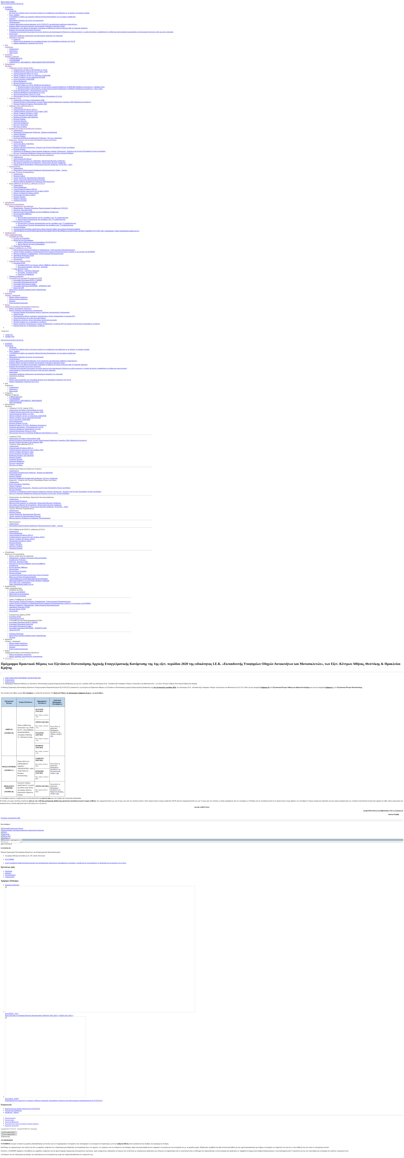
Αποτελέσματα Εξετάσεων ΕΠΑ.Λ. (25, 109)
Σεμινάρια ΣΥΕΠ (19, 263)
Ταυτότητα (8, 871)
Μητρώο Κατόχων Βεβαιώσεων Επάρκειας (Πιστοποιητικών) (34, 181)
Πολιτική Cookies (9, 1120)
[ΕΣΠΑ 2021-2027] (6, 836)
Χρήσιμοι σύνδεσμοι (12, 885)
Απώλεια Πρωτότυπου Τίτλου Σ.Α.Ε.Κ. (26, 94)
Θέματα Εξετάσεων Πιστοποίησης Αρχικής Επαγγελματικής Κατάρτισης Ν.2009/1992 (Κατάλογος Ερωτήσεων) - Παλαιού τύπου (61, 87)
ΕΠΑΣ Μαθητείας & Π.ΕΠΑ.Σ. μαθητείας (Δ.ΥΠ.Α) (27, 183)
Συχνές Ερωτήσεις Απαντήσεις (23, 144)
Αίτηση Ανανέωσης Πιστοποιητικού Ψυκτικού (29, 180)
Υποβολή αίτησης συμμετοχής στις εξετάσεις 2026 (30, 72)
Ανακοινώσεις (14, 49)
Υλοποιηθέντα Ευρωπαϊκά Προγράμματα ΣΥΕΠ (25, 278)
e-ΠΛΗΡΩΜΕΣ (14, 60)
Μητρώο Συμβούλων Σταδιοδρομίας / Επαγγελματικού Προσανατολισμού (38, 253)
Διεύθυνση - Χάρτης (12, 1112)
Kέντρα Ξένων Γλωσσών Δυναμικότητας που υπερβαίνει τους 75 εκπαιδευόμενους (45, 225)
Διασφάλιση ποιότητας (16, 37)
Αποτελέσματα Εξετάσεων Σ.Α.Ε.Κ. (25, 73)
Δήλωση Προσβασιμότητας (12, 1122)
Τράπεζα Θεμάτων (19, 134)
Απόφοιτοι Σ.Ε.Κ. (15, 98)
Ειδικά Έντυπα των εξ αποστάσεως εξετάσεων (29, 326)
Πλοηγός (12, 291)
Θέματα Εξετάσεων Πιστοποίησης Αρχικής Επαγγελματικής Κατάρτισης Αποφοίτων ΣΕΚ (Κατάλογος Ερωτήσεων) (52, 102)
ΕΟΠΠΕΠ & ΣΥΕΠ (16, 236)
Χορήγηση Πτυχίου (20, 121)
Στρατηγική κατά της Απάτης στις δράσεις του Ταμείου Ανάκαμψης (22, 1124)
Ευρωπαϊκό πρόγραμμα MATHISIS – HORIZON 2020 (32, 286)
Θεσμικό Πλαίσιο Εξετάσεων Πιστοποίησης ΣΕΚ (30, 104)
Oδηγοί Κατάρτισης (20, 187)
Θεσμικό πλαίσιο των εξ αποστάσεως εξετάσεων (29, 322)
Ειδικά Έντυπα (18, 314)
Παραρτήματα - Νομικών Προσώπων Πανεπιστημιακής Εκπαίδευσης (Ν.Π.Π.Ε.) (40, 208)
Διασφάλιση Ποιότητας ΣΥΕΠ (23, 255)
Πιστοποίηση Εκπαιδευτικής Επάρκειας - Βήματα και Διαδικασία (35, 132)
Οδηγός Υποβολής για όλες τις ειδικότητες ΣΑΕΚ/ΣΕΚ (31, 75)
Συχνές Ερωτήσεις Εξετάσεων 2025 (25, 115)
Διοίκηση (8, 873)
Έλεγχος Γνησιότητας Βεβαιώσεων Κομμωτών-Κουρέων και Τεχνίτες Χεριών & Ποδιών (43, 153)
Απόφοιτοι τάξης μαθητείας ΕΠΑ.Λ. (21, 106)
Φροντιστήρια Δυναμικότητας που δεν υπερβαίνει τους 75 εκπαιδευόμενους (43, 217)
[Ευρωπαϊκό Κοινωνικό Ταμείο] (12, 828)
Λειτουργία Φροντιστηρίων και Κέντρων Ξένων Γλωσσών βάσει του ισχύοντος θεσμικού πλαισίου (46, 229)
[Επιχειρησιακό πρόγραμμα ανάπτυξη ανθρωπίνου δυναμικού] (22, 830)
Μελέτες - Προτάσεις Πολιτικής (28, 271)
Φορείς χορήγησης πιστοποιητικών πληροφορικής (26, 310)
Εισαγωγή (16, 39)
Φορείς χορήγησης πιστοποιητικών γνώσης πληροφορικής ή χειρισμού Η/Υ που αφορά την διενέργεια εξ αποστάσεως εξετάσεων (56, 324)
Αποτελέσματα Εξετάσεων (22, 159)
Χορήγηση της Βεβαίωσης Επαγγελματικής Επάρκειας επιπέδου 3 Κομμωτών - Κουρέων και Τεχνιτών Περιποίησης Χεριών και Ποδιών (59, 151)
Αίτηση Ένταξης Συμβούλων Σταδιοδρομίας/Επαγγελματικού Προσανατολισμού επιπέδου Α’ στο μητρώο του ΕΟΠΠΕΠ (54, 252)
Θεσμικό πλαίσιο (19, 176)
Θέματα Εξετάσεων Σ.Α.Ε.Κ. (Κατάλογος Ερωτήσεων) (32, 85)
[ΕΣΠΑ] (4, 832)
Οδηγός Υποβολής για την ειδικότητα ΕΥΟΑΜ (29, 77)
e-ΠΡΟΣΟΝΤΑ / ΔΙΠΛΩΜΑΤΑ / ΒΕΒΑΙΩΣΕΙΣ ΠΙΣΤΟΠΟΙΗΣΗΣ (32, 62)
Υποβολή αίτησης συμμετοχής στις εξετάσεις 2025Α (31, 191)
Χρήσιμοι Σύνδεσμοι (16, 276)
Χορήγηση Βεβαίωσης (21, 123)
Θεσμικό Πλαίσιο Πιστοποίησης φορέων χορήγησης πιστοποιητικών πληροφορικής (41, 312)
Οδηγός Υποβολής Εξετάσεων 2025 (25, 113)
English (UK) (10, 336)
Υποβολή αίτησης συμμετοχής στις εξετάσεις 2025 (30, 111)
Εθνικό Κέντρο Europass (21, 246)
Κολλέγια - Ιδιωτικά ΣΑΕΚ (22, 210)
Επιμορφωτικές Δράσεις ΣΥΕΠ (19, 261)
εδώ (51, 736)
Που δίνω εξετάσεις (20, 127)
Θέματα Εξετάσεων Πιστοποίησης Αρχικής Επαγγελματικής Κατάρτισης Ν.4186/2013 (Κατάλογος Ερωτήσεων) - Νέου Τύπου (60, 89)
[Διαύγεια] (5, 834)
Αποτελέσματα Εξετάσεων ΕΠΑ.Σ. (25, 189)
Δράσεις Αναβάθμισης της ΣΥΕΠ (20, 248)
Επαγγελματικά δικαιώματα (18, 303)
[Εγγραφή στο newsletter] (2, 840)
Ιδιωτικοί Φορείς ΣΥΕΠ (21, 257)
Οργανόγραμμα (10, 875)
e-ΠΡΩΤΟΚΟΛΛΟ (15, 58)
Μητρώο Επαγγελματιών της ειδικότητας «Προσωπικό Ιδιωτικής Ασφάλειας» (39, 161)
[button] (204, 384)
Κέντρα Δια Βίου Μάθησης (22, 214)
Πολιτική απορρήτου (10, 1118)
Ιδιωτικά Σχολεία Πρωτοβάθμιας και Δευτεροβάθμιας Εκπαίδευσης (36, 212)
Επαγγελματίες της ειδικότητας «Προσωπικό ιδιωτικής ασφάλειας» (31, 155)
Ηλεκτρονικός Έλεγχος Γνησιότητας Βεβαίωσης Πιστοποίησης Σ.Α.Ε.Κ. (37, 96)
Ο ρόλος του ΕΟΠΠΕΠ (21, 238)
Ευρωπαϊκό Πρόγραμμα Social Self (25, 282)
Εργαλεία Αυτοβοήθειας (26, 274)
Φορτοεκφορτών (14, 166)
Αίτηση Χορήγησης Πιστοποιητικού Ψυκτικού (29, 178)
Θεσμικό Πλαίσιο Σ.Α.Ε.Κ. (22, 83)
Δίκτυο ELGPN (18, 288)
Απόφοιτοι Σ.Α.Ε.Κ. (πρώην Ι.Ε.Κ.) (21, 68)
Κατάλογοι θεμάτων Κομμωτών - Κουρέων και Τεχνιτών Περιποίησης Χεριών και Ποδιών (44, 147)
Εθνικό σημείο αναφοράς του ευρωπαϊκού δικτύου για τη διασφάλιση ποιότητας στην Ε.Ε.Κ (44, 41)
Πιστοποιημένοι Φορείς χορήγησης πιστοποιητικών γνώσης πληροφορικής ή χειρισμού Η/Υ (44, 316)
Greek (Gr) (5, 331)
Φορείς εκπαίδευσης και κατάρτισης (21, 206)
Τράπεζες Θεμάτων (20, 199)
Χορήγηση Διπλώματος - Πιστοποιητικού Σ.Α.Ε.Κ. (30, 90)
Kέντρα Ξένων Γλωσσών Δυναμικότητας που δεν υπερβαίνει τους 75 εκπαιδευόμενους (47, 223)
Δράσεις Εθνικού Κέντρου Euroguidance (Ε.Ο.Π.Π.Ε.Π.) (37, 242)
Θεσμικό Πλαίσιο (19, 119)
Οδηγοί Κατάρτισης (20, 81)
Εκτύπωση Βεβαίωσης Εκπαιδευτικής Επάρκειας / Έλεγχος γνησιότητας (37, 138)
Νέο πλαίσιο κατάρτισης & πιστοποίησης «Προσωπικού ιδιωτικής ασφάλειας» (39, 163)
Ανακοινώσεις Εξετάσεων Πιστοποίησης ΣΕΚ (29, 100)
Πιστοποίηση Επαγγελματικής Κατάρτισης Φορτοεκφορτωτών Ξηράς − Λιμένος (40, 170)
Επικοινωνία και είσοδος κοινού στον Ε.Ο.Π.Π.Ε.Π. (22, 1109)
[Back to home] (12, 4)
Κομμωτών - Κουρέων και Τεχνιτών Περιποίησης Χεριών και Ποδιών (33, 140)
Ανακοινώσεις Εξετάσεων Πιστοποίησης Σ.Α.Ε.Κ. (30, 70)
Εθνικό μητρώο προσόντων (18, 299)
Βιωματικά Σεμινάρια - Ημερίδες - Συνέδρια (32, 267)
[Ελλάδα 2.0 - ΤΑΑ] (5, 838)
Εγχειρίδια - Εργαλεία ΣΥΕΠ (27, 272)
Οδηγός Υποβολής (19, 145)
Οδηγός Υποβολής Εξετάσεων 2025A (26, 193)
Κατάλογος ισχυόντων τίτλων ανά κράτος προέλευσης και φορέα (35, 320)
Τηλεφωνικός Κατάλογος (13, 1110)
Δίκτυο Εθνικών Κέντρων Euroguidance (31, 244)
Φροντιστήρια (18, 216)
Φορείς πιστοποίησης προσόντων (20, 308)
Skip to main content (8, 2)
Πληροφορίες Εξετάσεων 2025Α (24, 195)
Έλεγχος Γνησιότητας (20, 125)
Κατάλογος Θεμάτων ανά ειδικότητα (25, 117)
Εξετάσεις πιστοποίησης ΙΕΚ (10, 818)
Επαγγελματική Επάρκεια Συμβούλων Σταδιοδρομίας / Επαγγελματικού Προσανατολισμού (44, 250)
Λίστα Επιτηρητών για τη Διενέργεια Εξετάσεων (29, 318)
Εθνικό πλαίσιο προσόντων (18, 297)
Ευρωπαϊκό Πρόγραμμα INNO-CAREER (27, 280)
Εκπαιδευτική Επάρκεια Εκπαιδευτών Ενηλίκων (25, 128)
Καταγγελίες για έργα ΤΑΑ (12, 1125)
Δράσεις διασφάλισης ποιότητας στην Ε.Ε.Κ (28, 43)
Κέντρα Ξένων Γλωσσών (22, 221)
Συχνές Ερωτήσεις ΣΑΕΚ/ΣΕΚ (23, 79)
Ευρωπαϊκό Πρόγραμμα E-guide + (25, 284)
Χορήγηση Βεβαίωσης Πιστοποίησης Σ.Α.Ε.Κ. (29, 92)
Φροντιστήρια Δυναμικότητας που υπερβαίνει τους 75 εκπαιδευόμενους (42, 219)
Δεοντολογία (17, 259)
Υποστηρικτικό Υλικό (20, 269)
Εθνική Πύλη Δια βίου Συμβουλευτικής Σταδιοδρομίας (27, 290)
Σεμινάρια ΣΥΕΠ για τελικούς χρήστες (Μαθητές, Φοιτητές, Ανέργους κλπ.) (43, 265)
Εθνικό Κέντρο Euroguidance (23, 240)
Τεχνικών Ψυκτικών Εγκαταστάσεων (21, 172)
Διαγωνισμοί (13, 53)
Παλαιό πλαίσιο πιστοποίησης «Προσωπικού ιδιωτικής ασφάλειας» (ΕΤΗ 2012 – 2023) (42, 164)
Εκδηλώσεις (13, 51)
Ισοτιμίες (12, 301)
